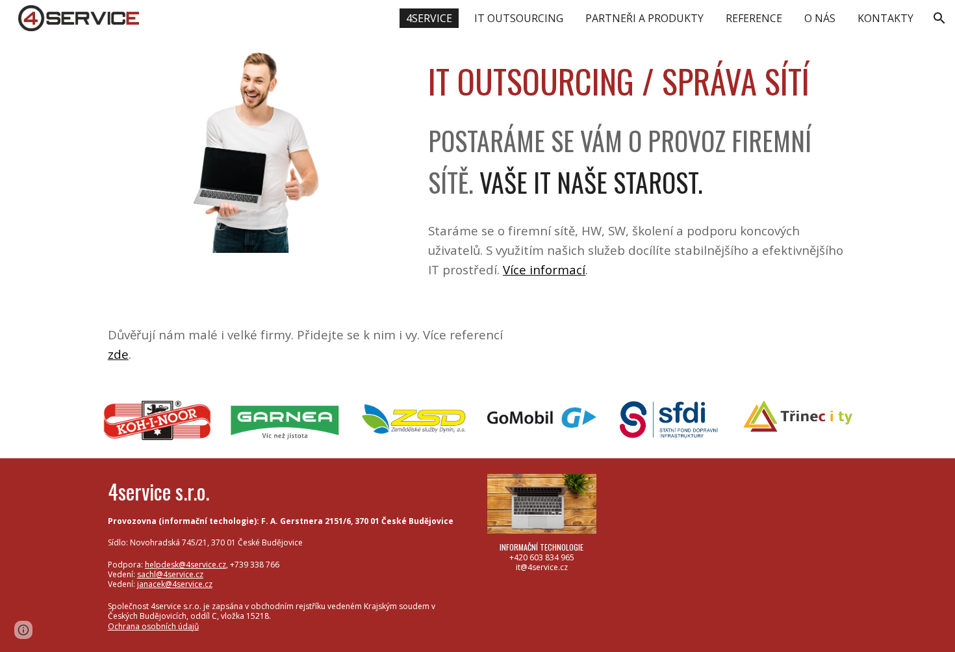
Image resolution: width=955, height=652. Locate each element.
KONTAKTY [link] (885, 18)
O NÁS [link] (819, 18)
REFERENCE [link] (754, 18)
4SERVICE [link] (429, 18)
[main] (637, 81)
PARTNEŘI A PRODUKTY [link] (644, 18)
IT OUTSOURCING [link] (518, 18)
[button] (939, 18)
